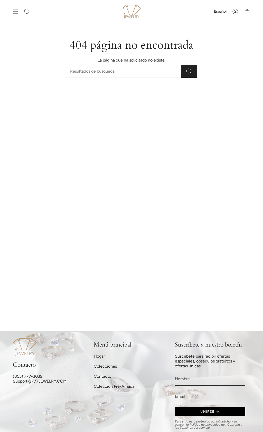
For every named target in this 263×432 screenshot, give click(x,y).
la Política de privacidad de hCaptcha (213, 424)
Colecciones (105, 366)
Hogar (99, 356)
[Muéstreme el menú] (15, 11)
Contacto (102, 376)
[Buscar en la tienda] (189, 71)
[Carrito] (247, 11)
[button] (27, 11)
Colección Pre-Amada (114, 386)
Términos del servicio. (195, 427)
